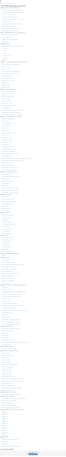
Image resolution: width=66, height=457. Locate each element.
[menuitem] (0, 2)
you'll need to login (37, 452)
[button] (0, 0)
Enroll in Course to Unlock (33, 454)
